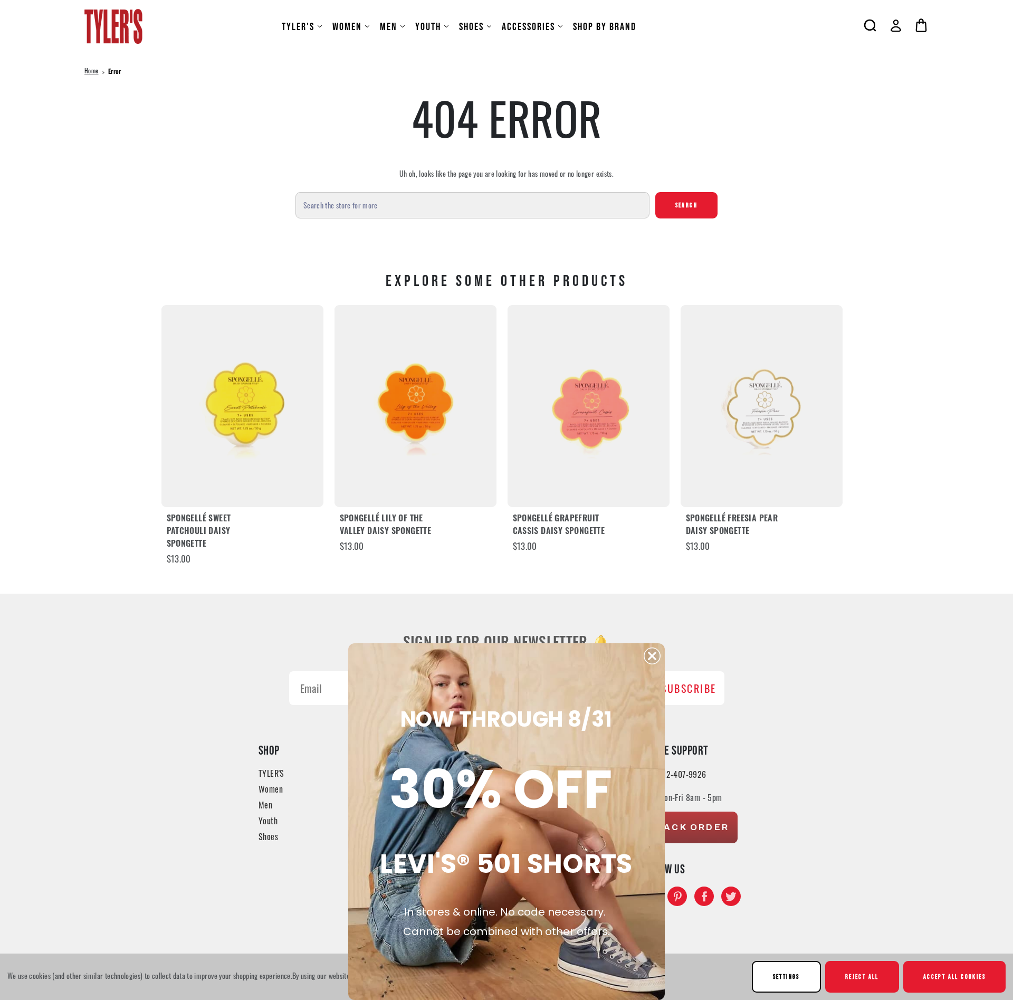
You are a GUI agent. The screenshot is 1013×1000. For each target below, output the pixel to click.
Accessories (528, 26)
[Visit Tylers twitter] (731, 896)
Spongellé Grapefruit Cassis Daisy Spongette (559, 525)
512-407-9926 (682, 774)
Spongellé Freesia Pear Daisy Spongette (732, 525)
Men (388, 26)
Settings (786, 976)
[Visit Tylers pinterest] (677, 896)
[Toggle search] (870, 25)
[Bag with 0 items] (921, 25)
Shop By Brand (604, 26)
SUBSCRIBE (688, 688)
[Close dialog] (652, 655)
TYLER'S (298, 26)
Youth (428, 26)
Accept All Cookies (954, 976)
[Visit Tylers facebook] (704, 896)
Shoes (471, 26)
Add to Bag (242, 406)
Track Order (689, 827)
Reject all (862, 976)
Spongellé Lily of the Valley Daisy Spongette (386, 525)
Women (347, 26)
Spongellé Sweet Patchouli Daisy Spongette (199, 532)
